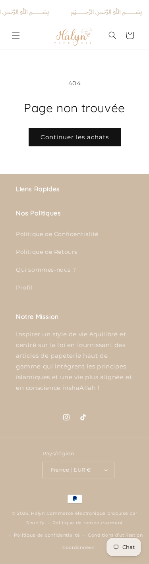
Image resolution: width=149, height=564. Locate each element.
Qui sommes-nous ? (46, 269)
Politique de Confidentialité (57, 234)
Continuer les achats (75, 137)
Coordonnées (78, 547)
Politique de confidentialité (47, 535)
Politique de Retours (46, 251)
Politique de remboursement (87, 523)
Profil (24, 287)
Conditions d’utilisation (115, 535)
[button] (16, 35)
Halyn (38, 513)
